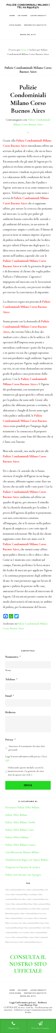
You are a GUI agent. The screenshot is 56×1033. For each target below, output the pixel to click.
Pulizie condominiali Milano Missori (22, 904)
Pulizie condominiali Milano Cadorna (22, 937)
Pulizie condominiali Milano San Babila (24, 909)
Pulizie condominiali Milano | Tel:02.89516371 (28, 6)
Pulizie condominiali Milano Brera (15, 890)
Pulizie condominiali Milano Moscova (30, 942)
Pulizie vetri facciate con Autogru (23, 874)
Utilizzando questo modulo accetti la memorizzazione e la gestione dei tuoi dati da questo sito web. (26, 771)
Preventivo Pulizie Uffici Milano (22, 807)
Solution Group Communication (30, 1009)
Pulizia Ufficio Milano (17, 837)
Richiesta (10, 712)
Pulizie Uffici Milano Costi (19, 830)
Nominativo (13, 656)
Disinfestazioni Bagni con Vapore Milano (26, 859)
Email (9, 696)
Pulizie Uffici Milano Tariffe (20, 822)
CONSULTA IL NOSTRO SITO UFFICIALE (28, 964)
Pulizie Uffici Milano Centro (20, 844)
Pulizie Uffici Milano (16, 815)
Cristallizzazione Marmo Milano (22, 852)
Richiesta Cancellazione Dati (33, 1003)
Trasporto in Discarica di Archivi (22, 867)
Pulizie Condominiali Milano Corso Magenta (24, 894)
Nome (8, 670)
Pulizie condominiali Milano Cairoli (35, 928)
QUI (7, 760)
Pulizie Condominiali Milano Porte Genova (33, 913)
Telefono (11, 679)
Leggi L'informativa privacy (22, 1002)
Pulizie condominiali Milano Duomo (33, 923)
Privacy (10, 739)
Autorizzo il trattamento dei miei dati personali (26, 748)
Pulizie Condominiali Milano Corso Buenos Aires (28, 99)
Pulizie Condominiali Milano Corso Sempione (19, 918)
